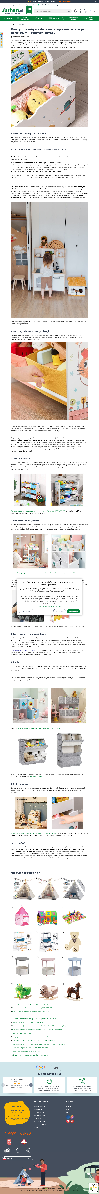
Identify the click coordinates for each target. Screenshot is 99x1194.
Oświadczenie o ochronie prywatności (49, 606)
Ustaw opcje (59, 611)
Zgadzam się (73, 611)
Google (46, 601)
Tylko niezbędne (26, 611)
